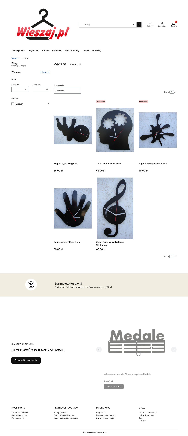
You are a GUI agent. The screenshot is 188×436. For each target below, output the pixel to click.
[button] (139, 24)
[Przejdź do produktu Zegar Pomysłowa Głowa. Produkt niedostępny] (115, 130)
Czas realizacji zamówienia (66, 418)
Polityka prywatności (105, 415)
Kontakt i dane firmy (148, 412)
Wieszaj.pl (15, 58)
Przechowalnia (17, 418)
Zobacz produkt (113, 386)
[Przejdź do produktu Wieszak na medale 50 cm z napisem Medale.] (136, 341)
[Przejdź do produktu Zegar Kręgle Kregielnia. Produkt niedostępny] (73, 130)
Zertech (19, 104)
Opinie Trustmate (146, 415)
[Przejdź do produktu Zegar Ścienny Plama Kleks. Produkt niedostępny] (158, 130)
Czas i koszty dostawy (64, 415)
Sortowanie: (59, 85)
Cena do (36, 84)
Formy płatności (61, 412)
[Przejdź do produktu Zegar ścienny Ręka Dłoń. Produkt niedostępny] (73, 208)
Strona (166, 92)
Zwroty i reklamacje (105, 418)
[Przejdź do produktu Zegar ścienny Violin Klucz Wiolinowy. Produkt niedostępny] (115, 208)
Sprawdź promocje (26, 360)
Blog (141, 418)
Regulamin (101, 412)
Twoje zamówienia (19, 412)
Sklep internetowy (93, 432)
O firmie (142, 421)
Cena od (15, 84)
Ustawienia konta (19, 415)
